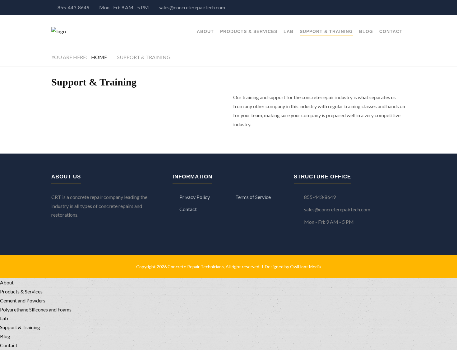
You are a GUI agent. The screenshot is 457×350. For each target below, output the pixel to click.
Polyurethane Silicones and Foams (36, 309)
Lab (288, 31)
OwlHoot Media (305, 266)
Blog (366, 31)
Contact (391, 31)
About (205, 31)
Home (99, 57)
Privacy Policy (194, 197)
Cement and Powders (22, 300)
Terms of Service (253, 197)
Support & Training (326, 31)
